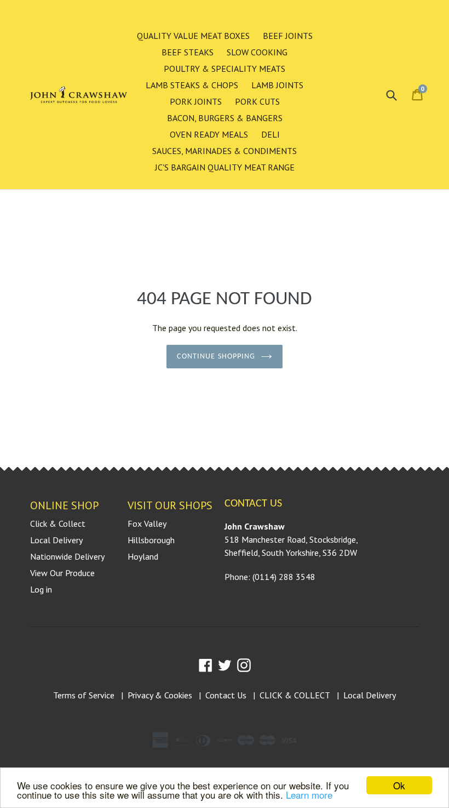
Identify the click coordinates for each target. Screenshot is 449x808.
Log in (41, 589)
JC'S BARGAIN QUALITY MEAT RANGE (225, 167)
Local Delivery (56, 539)
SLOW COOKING (257, 52)
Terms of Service (83, 695)
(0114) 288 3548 (283, 576)
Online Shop (64, 505)
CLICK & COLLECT (295, 695)
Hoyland (143, 556)
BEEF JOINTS (288, 35)
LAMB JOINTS (277, 84)
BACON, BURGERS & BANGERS (225, 117)
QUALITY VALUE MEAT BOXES (193, 35)
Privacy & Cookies (160, 695)
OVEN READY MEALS (209, 134)
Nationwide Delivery (67, 556)
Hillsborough (151, 539)
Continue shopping (216, 356)
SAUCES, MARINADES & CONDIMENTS (224, 150)
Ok (399, 785)
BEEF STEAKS (188, 52)
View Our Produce (62, 572)
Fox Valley (147, 523)
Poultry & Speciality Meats (224, 68)
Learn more (309, 794)
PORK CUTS (257, 101)
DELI (270, 134)
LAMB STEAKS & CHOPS (192, 84)
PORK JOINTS (196, 101)
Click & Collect (57, 523)
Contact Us (225, 695)
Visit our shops (170, 505)
